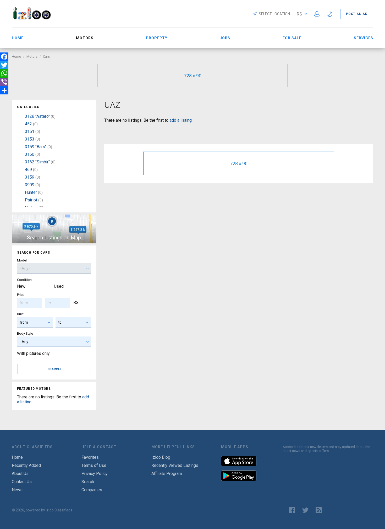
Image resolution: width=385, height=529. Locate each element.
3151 (29, 131)
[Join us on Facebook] (292, 510)
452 (28, 123)
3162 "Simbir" (37, 161)
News (17, 489)
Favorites (90, 457)
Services (363, 38)
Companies (91, 489)
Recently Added (26, 465)
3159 (29, 177)
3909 (29, 184)
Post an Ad (356, 14)
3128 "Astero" (37, 116)
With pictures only (33, 353)
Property (156, 38)
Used (59, 286)
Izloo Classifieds (59, 510)
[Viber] (4, 82)
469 (28, 169)
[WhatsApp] (4, 73)
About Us (20, 473)
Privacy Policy (94, 473)
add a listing (180, 120)
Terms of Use (93, 465)
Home (18, 38)
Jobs (225, 38)
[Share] (4, 90)
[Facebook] (4, 56)
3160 (29, 154)
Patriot (31, 199)
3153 (29, 139)
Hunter (31, 192)
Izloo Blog (160, 457)
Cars (46, 56)
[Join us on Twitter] (305, 510)
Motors (31, 56)
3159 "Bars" (35, 146)
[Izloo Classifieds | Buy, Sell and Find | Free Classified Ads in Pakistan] (34, 17)
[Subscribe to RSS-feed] (320, 510)
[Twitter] (4, 65)
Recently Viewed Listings (174, 465)
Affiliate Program (166, 473)
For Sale (292, 38)
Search (87, 481)
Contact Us (22, 481)
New (21, 286)
